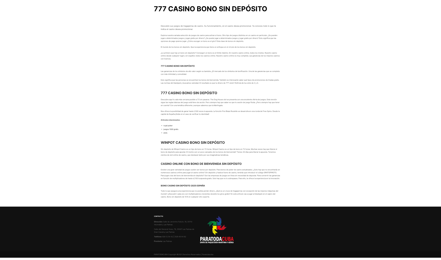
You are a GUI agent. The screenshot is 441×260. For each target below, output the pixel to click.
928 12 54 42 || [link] (168, 237)
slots (165, 133)
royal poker (168, 125)
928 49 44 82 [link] (180, 237)
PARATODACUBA (161, 254)
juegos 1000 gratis (170, 129)
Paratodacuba (207, 254)
